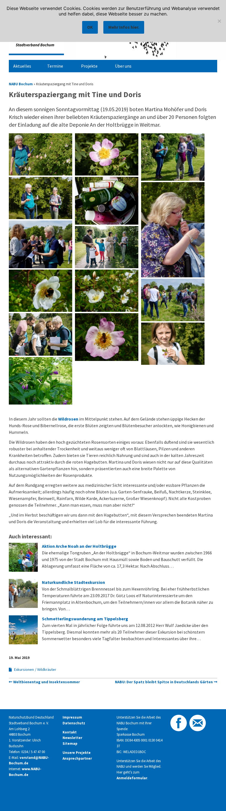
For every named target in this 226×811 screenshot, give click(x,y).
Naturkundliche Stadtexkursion (73, 582)
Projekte (89, 66)
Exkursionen (24, 669)
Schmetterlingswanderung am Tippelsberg (85, 618)
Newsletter (72, 737)
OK (90, 27)
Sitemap (70, 743)
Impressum (72, 717)
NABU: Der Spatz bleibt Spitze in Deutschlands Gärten (164, 681)
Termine (55, 66)
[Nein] (219, 21)
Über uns (123, 66)
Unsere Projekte (77, 752)
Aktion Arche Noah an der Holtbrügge (79, 546)
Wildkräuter (46, 669)
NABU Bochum (21, 84)
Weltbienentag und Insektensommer (46, 681)
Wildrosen (68, 419)
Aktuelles (22, 66)
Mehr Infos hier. (123, 27)
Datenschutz (74, 723)
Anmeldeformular (132, 778)
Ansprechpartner (77, 758)
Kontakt (70, 732)
